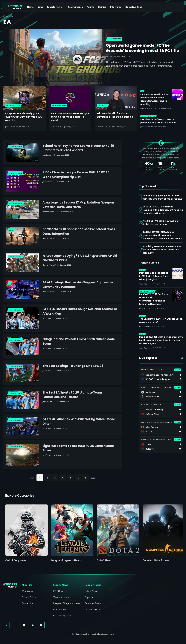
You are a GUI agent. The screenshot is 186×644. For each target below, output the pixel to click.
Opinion (102, 7)
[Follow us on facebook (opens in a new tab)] (15, 625)
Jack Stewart (111, 56)
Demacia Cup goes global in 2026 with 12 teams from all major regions (162, 197)
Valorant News (61, 597)
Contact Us (27, 603)
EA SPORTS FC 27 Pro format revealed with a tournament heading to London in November (163, 210)
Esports (89, 597)
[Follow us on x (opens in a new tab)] (6, 625)
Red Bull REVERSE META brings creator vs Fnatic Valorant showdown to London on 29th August (163, 235)
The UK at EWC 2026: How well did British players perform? (161, 223)
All (182, 358)
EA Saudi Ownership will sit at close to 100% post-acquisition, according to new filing (154, 99)
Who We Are (28, 591)
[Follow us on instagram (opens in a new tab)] (41, 625)
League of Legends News (66, 560)
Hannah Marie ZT (104, 127)
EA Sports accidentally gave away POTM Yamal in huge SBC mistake (23, 117)
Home (30, 7)
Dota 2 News (104, 560)
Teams (90, 7)
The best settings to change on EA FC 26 (72, 366)
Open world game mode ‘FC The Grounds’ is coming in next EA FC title (142, 48)
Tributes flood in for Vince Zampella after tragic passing (115, 115)
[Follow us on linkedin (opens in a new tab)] (32, 625)
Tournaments (75, 7)
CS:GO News (59, 591)
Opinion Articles (93, 609)
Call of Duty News (15, 560)
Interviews (115, 7)
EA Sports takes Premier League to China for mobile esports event (70, 117)
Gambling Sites (133, 7)
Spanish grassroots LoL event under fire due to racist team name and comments (162, 249)
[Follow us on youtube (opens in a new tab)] (24, 625)
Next (93, 477)
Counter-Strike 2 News (156, 560)
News (40, 7)
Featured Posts (93, 603)
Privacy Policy (29, 597)
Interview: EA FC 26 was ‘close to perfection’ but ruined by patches (158, 121)
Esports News (54, 7)
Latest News (91, 591)
